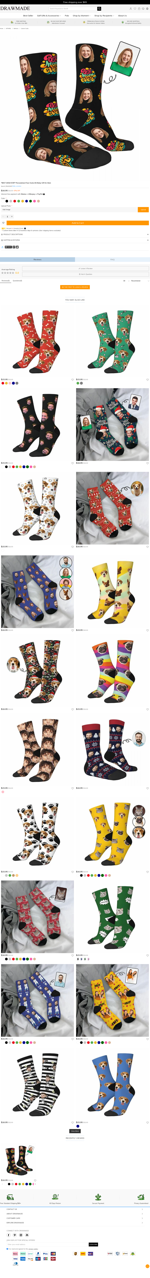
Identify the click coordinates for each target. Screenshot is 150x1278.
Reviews (38, 259)
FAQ (112, 259)
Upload (143, 210)
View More (75, 1131)
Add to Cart (78, 223)
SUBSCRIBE (93, 1244)
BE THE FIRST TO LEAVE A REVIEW (75, 287)
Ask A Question (86, 274)
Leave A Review (86, 269)
